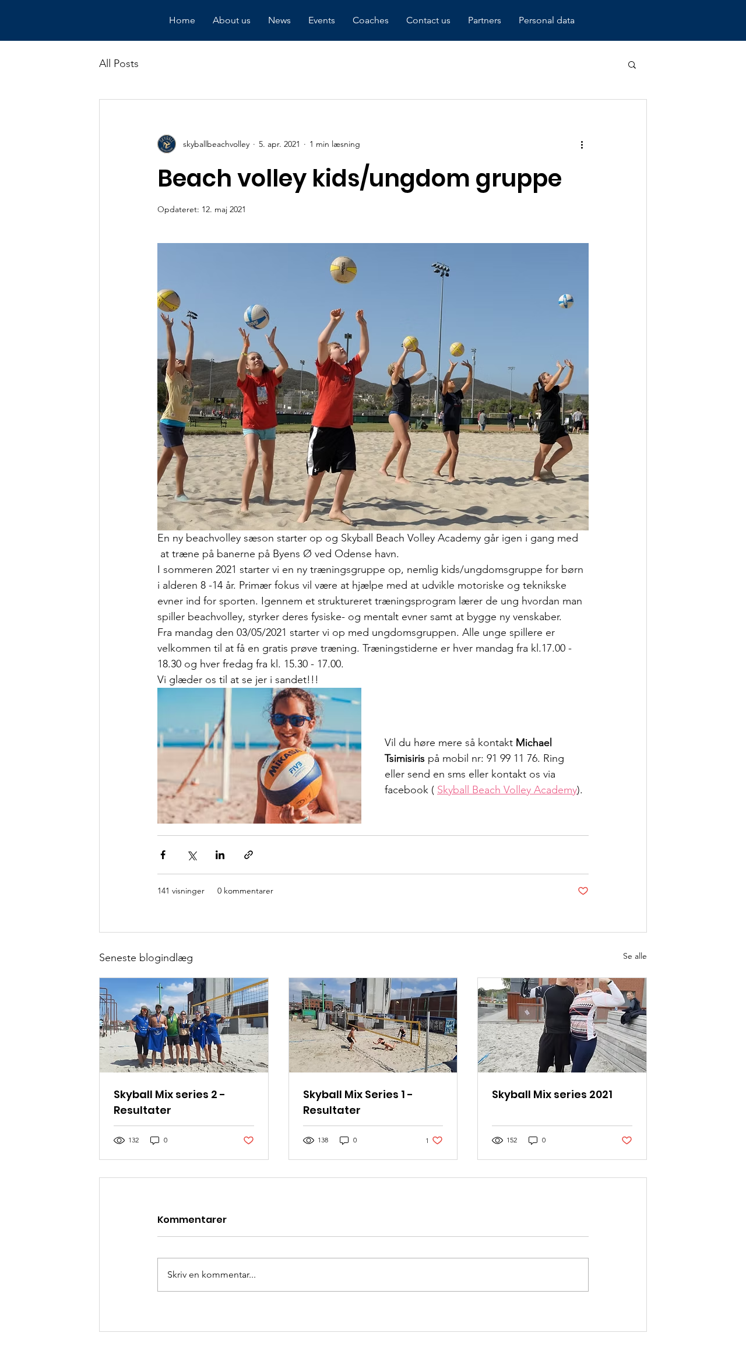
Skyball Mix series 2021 (552, 1094)
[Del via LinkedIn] (220, 854)
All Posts (119, 63)
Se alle (635, 956)
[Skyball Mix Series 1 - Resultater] (373, 1025)
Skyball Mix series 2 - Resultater (170, 1102)
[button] (632, 64)
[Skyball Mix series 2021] (562, 1025)
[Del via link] (248, 854)
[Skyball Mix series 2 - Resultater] (184, 1025)
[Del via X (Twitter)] (191, 854)
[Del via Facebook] (162, 854)
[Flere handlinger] (582, 144)
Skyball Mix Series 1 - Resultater (358, 1102)
